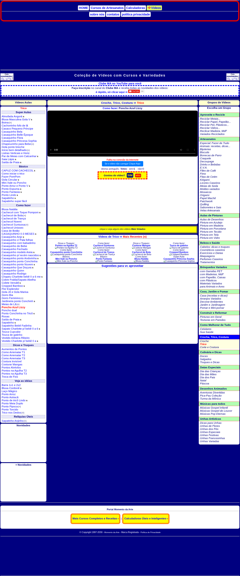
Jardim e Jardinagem (212, 304)
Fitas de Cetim (208, 176)
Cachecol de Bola (14, 215)
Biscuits (204, 152)
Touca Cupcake (11, 331)
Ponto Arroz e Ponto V (15, 185)
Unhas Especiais (210, 432)
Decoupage (207, 161)
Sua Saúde (206, 332)
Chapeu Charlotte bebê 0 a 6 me (21, 276)
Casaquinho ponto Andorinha (19, 258)
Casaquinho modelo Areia (17, 252)
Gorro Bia (7, 295)
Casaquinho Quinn (13, 270)
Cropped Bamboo (13, 285)
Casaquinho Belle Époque (17, 134)
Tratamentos (207, 262)
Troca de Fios (10, 376)
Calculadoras (135, 8)
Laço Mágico (9, 391)
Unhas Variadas (209, 441)
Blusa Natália (10, 209)
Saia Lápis (8, 159)
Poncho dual (9, 310)
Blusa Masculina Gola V (16, 119)
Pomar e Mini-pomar (212, 307)
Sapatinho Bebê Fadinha (17, 325)
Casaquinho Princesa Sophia (19, 140)
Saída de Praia (11, 162)
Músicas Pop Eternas (213, 413)
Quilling (204, 204)
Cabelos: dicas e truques (215, 246)
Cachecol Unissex (12, 227)
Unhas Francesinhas (212, 438)
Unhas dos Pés (209, 429)
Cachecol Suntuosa (15, 224)
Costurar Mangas (12, 364)
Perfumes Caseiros (211, 259)
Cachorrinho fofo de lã (15, 125)
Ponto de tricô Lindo (14, 400)
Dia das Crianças (210, 371)
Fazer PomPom (11, 176)
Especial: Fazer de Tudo (214, 143)
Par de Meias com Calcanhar (19, 156)
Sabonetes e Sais (210, 207)
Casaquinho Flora (12, 137)
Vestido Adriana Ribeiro (16, 337)
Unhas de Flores (210, 425)
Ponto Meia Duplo (12, 403)
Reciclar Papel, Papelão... (215, 121)
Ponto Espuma (11, 188)
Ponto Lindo (9, 195)
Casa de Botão (11, 230)
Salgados (205, 359)
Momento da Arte (111, 532)
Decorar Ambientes (211, 301)
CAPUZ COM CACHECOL (18, 170)
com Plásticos (208, 280)
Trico (203, 344)
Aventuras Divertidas (212, 392)
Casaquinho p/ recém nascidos (21, 255)
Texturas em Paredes (213, 319)
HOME (83, 8)
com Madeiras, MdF (212, 274)
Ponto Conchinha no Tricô (17, 313)
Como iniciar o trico (13, 173)
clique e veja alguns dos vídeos (122, 229)
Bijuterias (205, 149)
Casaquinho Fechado (15, 249)
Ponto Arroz (9, 394)
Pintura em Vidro (210, 237)
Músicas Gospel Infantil (214, 407)
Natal (203, 380)
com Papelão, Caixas (213, 277)
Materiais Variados (211, 283)
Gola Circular (10, 179)
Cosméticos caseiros (212, 249)
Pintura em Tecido (211, 231)
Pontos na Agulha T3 (14, 373)
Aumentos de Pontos (14, 349)
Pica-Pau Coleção (211, 395)
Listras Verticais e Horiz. (16, 153)
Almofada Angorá (12, 116)
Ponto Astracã (10, 397)
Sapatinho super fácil (14, 201)
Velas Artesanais (210, 210)
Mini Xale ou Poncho (14, 182)
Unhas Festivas (209, 435)
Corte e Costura (209, 347)
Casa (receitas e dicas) (214, 295)
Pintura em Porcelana (213, 228)
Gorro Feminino (12, 298)
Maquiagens (207, 256)
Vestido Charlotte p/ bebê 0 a (19, 340)
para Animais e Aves (212, 286)
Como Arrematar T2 (13, 355)
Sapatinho (8, 198)
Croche (204, 341)
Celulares (205, 329)
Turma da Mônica (210, 398)
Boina (7, 122)
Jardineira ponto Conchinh (18, 301)
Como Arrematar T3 (13, 358)
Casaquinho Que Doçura (17, 267)
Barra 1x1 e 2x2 (11, 385)
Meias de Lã (10, 304)
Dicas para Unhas (211, 422)
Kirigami (205, 179)
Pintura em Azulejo (211, 222)
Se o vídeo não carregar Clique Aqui (122, 164)
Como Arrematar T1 (13, 352)
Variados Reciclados (212, 134)
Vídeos (156, 8)
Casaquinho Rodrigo (14, 273)
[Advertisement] (120, 44)
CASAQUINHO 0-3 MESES (18, 233)
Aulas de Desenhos (212, 219)
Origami (204, 195)
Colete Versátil (11, 282)
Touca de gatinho (12, 334)
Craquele (205, 158)
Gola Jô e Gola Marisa (15, 292)
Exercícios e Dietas (211, 253)
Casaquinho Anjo (12, 236)
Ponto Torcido (10, 409)
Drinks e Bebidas (210, 164)
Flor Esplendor (10, 288)
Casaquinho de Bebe (14, 246)
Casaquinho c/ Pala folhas (17, 239)
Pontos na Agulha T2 (14, 370)
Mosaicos (206, 192)
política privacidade (136, 14)
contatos (113, 14)
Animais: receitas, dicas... (215, 146)
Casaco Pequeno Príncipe (17, 128)
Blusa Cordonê (11, 388)
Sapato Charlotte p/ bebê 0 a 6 (20, 328)
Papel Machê (208, 198)
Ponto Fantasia (11, 191)
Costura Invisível (12, 361)
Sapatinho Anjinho (14, 420)
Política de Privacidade (151, 532)
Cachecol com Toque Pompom (20, 212)
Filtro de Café (208, 170)
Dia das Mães (208, 374)
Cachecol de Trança (14, 218)
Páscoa (204, 383)
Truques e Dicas (210, 362)
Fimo (203, 173)
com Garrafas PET (211, 271)
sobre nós (97, 14)
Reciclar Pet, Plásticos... (214, 124)
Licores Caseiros (210, 182)
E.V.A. (203, 167)
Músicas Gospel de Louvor (216, 410)
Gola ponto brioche (13, 147)
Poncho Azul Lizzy (13, 307)
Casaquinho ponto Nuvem (18, 264)
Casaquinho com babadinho (19, 243)
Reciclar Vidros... (210, 127)
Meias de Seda (209, 185)
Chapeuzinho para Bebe (18, 143)
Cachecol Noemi (12, 221)
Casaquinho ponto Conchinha (20, 261)
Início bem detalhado (16, 150)
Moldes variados (210, 189)
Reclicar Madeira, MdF (213, 131)
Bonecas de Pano (211, 155)
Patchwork (206, 201)
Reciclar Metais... (210, 118)
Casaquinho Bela (12, 131)
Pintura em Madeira (211, 225)
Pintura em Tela (209, 234)
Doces (204, 356)
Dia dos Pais (207, 377)
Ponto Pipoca (11, 406)
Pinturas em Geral (211, 316)
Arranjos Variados (210, 298)
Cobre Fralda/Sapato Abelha (19, 279)
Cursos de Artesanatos (107, 8)
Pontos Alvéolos (11, 367)
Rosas (5, 316)
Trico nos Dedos (13, 412)
